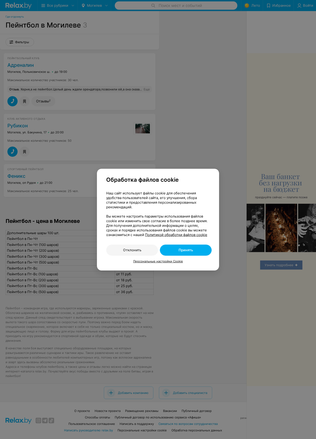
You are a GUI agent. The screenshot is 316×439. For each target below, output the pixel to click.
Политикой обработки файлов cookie (176, 235)
